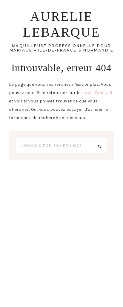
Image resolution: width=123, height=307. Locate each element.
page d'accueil (97, 92)
